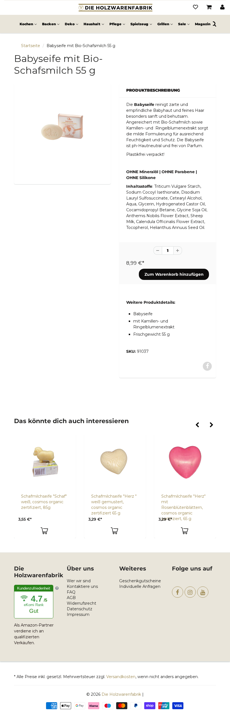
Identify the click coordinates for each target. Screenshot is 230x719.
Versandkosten (120, 676)
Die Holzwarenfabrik (121, 694)
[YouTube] (202, 592)
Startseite (30, 45)
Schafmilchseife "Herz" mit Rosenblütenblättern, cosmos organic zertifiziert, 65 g (183, 507)
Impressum (78, 614)
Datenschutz (79, 608)
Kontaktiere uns (82, 586)
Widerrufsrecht (81, 603)
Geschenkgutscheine (140, 580)
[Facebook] (177, 592)
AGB (71, 597)
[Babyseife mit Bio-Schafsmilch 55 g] (62, 133)
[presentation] (197, 425)
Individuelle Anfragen (139, 586)
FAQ (71, 592)
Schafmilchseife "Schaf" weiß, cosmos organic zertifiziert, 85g (44, 502)
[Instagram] (190, 592)
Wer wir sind (79, 580)
